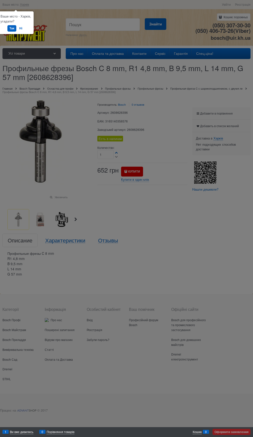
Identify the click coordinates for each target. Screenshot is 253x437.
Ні (20, 28)
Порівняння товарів (60, 432)
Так (11, 28)
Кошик (197, 432)
